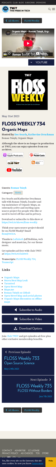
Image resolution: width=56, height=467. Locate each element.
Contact (7, 450)
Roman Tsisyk (19, 187)
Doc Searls (20, 134)
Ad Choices (27, 453)
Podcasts (7, 3)
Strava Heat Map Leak (16, 280)
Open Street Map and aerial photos (23, 295)
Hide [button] (51, 460)
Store (45, 453)
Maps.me (9, 289)
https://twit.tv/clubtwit (16, 253)
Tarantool (9, 283)
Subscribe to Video (30, 319)
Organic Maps (11, 277)
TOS (38, 453)
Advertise (20, 450)
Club (15, 3)
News (18, 192)
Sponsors (41, 3)
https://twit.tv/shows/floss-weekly (19, 222)
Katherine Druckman (41, 134)
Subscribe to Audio (30, 310)
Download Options (30, 328)
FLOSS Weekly (31, 20)
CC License (33, 450)
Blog (21, 3)
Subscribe (30, 3)
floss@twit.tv (8, 233)
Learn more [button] (37, 463)
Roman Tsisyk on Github (17, 292)
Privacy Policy (10, 453)
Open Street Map (13, 286)
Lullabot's (18, 239)
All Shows (13, 20)
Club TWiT (12, 336)
